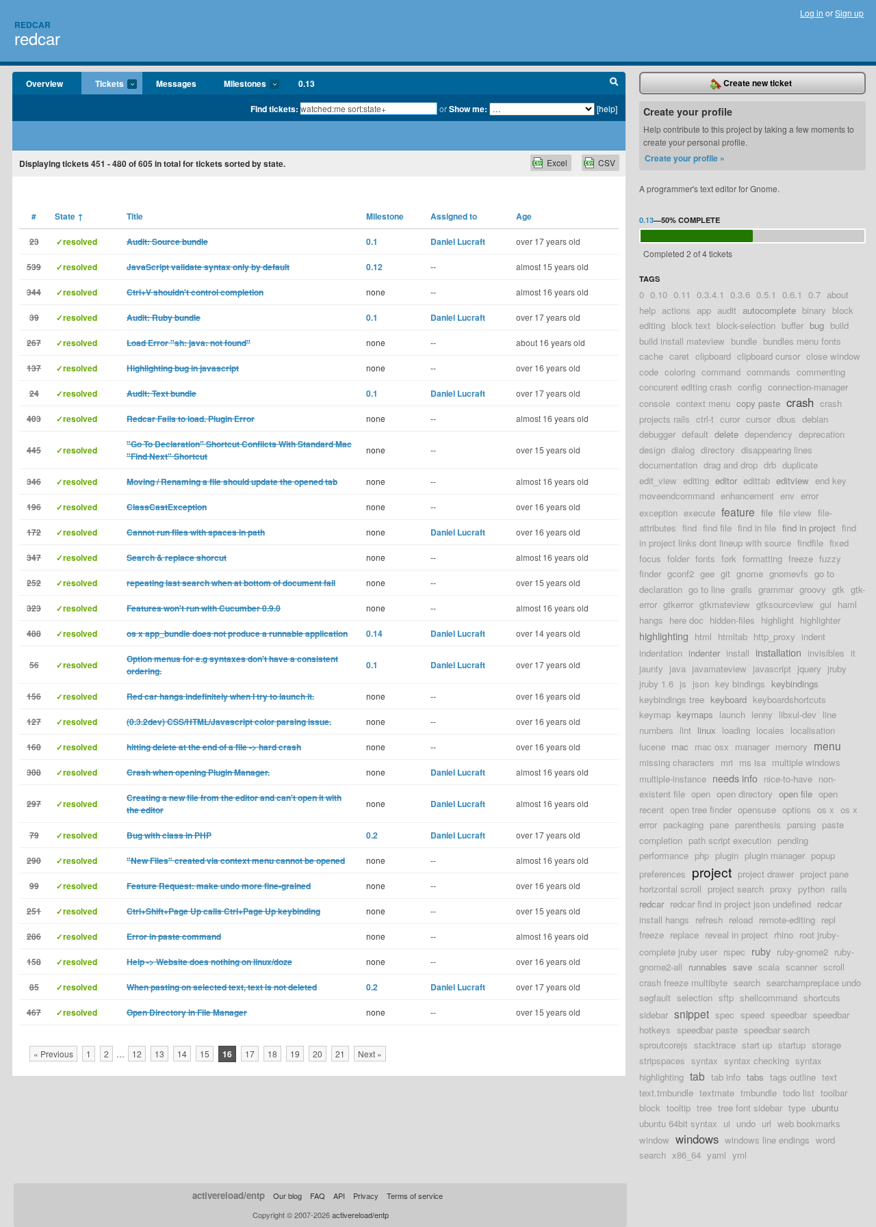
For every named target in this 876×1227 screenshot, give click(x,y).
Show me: (468, 109)
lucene (652, 746)
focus (650, 558)
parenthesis (758, 824)
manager (752, 746)
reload (741, 919)
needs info (735, 778)
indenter (704, 652)
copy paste (758, 403)
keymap (655, 714)
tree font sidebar (750, 1107)
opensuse (757, 809)
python (811, 888)
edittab (756, 480)
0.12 (374, 267)
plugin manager (775, 855)
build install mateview (682, 340)
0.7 (814, 294)
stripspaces (662, 1060)
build (839, 325)
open (700, 793)
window (654, 1139)
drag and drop (731, 464)
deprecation (822, 433)
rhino (783, 934)
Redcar (32, 24)
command (720, 371)
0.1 (372, 241)
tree (704, 1107)
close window (833, 355)
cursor (758, 418)
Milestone (385, 216)
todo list (798, 1092)
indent (813, 636)
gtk (838, 589)
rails (839, 888)
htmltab (732, 636)
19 (295, 1053)
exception (658, 512)
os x (825, 809)
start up (757, 1044)
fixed (839, 542)
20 (317, 1053)
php (702, 855)
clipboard (713, 355)
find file (717, 527)
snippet (691, 1013)
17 (250, 1053)
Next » (370, 1053)
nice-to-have (788, 778)
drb (770, 464)
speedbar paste (707, 1029)
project (712, 871)
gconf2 (680, 573)
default (695, 433)
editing (696, 480)
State (69, 216)
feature (738, 511)
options (796, 809)
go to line (706, 589)
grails (741, 589)
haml (847, 604)
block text (690, 325)
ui (726, 1123)
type (797, 1107)
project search (736, 888)
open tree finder (701, 809)
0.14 (374, 633)
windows (697, 1139)
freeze (800, 558)
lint (685, 730)
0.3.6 (740, 294)
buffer (792, 325)
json (701, 683)
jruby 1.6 (656, 683)
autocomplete (769, 310)
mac (679, 746)
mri (727, 762)
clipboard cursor (768, 355)
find (689, 527)
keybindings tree (671, 699)
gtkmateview (724, 604)
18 (272, 1053)
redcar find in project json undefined (740, 903)
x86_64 (686, 1154)
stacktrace (715, 1044)
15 (204, 1053)
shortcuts (821, 997)
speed (752, 1014)
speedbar (789, 1014)
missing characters (676, 762)
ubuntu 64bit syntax (678, 1123)
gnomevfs (788, 573)
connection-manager (808, 386)
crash (800, 402)
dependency (769, 433)
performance (663, 855)
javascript (772, 668)
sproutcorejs (663, 1044)
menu (827, 745)
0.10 (658, 294)
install (737, 652)
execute (699, 512)
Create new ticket (756, 83)
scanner (801, 966)
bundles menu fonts (802, 340)
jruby (837, 668)
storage (826, 1044)
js (683, 683)
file (767, 512)
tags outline (793, 1076)
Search (614, 83)
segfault (655, 997)
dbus (786, 418)
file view (795, 512)
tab (697, 1075)
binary (814, 310)
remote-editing (787, 919)
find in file (757, 527)
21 (340, 1053)
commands (768, 371)
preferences (662, 873)
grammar (775, 589)
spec (724, 1014)
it (853, 652)
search (747, 982)
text (829, 1076)
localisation (812, 730)
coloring (680, 371)
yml (739, 1154)
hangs (651, 620)
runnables (707, 966)
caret (679, 355)
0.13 (306, 83)
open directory (745, 793)
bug (817, 325)
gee (707, 573)
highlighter (820, 620)
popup (823, 855)
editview (792, 480)
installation (778, 652)
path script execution (729, 840)
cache (651, 355)
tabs (755, 1076)
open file (795, 793)
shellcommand (768, 997)
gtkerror (678, 604)
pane (719, 824)
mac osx (712, 746)
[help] (607, 108)
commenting (821, 371)
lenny (762, 714)
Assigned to (453, 216)
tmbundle (758, 1092)
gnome (749, 573)
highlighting (663, 636)
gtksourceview (785, 604)
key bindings (740, 683)
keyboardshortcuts (789, 699)
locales (770, 730)
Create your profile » (685, 158)
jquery (809, 668)
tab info (725, 1076)
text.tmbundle (666, 1092)
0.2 (372, 835)
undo (746, 1123)
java (677, 668)
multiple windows (806, 762)
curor (730, 418)
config (750, 386)
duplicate (800, 464)
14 (182, 1053)
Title (135, 216)
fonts (705, 558)
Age (524, 216)
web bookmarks (808, 1123)
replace (684, 934)
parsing (801, 824)
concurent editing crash (685, 386)
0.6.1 (792, 294)
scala (769, 966)
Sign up (849, 12)
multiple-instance (672, 778)
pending (792, 840)
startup (792, 1044)
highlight (777, 620)
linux (706, 730)
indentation (660, 652)
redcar (37, 38)
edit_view (658, 480)
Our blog (287, 1195)
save (742, 966)
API (339, 1195)
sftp (726, 997)
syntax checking (756, 1060)
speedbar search (777, 1029)
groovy (812, 589)
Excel (557, 162)
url (766, 1123)
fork (728, 558)
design (652, 449)
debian (815, 418)
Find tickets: (274, 109)
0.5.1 (766, 294)
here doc (686, 620)
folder (678, 558)
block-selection (746, 325)
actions (676, 310)
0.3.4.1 (710, 294)
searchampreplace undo (813, 982)
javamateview (719, 668)
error (810, 495)
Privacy (365, 1195)
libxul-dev (797, 714)
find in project (809, 527)
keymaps (695, 714)
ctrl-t (705, 418)
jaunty (651, 668)
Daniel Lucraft (457, 241)
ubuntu (825, 1107)
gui (826, 604)
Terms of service (415, 1195)
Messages (176, 83)
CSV (606, 162)
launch (732, 714)
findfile (810, 542)
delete (726, 433)
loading (736, 730)
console (654, 403)
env (787, 495)
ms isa (752, 762)
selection (694, 997)
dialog (683, 449)
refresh (709, 919)
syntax (704, 1060)
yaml (716, 1154)
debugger (657, 433)
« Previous (53, 1053)
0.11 (682, 294)
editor (726, 480)
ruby (761, 951)
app (704, 310)
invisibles (826, 652)
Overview (44, 83)
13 (159, 1053)
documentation (668, 464)
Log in (811, 12)
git (725, 573)
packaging (683, 824)
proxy (781, 888)
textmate (716, 1092)
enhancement (747, 495)
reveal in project (736, 934)
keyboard (728, 699)
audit (726, 310)
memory (791, 746)
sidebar (653, 1014)
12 (137, 1053)
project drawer (766, 873)
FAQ (317, 1195)
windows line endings (767, 1139)
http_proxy (774, 636)
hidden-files (732, 620)
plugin (726, 855)
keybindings (795, 683)
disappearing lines (776, 449)
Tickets (102, 84)
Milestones (238, 84)
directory (718, 449)
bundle (744, 340)
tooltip (679, 1107)
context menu (703, 403)
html (703, 636)
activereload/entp (228, 1195)
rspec (734, 951)
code (648, 371)
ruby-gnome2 (802, 951)
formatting (762, 558)
